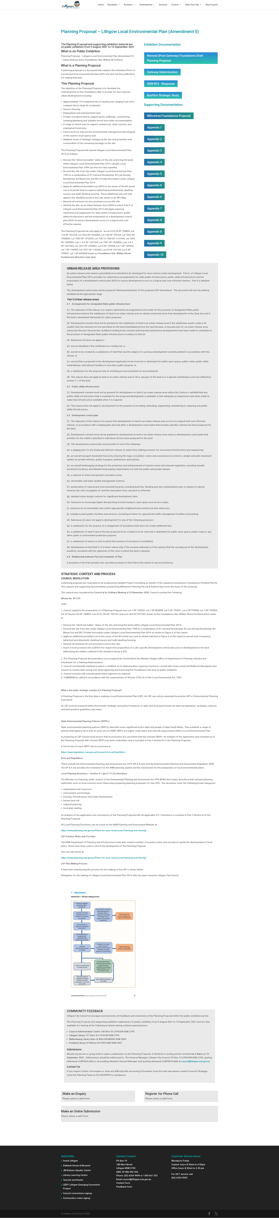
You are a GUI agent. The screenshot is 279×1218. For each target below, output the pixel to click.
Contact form (123, 1183)
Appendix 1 (154, 127)
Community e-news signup (76, 1198)
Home (101, 5)
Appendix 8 (154, 220)
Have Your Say (192, 5)
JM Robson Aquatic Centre (77, 1170)
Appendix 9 (154, 243)
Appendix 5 (154, 174)
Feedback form (124, 1186)
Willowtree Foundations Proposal (169, 116)
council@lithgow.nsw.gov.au (195, 1061)
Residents (112, 5)
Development (146, 5)
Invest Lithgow (70, 1160)
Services (163, 5)
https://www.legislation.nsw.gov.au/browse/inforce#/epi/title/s (93, 752)
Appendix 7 (154, 208)
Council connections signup (77, 1193)
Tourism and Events (73, 1180)
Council (175, 5)
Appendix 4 (154, 162)
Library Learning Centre (75, 1175)
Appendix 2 (154, 139)
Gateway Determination (162, 72)
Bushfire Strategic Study (163, 95)
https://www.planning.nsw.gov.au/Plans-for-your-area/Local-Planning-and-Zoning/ (103, 830)
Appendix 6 (154, 185)
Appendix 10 (155, 254)
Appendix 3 (154, 150)
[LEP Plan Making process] (103, 1001)
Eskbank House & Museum (76, 1165)
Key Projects (212, 5)
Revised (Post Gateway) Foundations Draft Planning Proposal (175, 58)
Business (128, 5)
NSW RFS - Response (161, 83)
